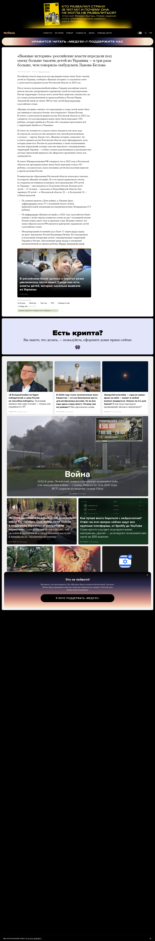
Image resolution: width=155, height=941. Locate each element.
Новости (47, 33)
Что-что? (32, 306)
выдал (74, 232)
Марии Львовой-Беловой (71, 244)
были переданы (72, 101)
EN (151, 33)
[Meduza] (9, 32)
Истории (59, 33)
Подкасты (81, 33)
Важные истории (44, 72)
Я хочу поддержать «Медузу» (77, 598)
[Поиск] (145, 33)
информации (31, 215)
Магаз (92, 33)
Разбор (69, 33)
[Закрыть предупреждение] (150, 938)
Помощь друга (104, 33)
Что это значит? (33, 939)
